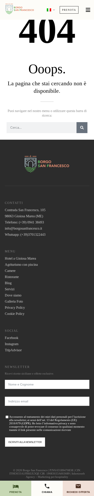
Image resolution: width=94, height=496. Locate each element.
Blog (8, 283)
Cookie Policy (14, 314)
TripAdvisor (13, 350)
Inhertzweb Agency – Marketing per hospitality (55, 475)
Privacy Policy (15, 307)
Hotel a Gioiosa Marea (20, 258)
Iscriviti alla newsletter (25, 442)
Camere (10, 271)
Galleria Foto (14, 301)
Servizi (9, 289)
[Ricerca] (82, 127)
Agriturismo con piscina (21, 264)
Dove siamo (13, 295)
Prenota (69, 10)
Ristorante (12, 277)
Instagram (11, 344)
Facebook (11, 338)
